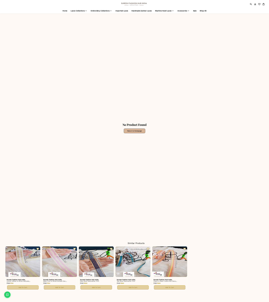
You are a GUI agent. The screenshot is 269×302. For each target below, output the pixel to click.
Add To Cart (23, 287)
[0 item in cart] (263, 4)
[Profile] (255, 4)
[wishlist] (259, 4)
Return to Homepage (134, 131)
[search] (251, 4)
